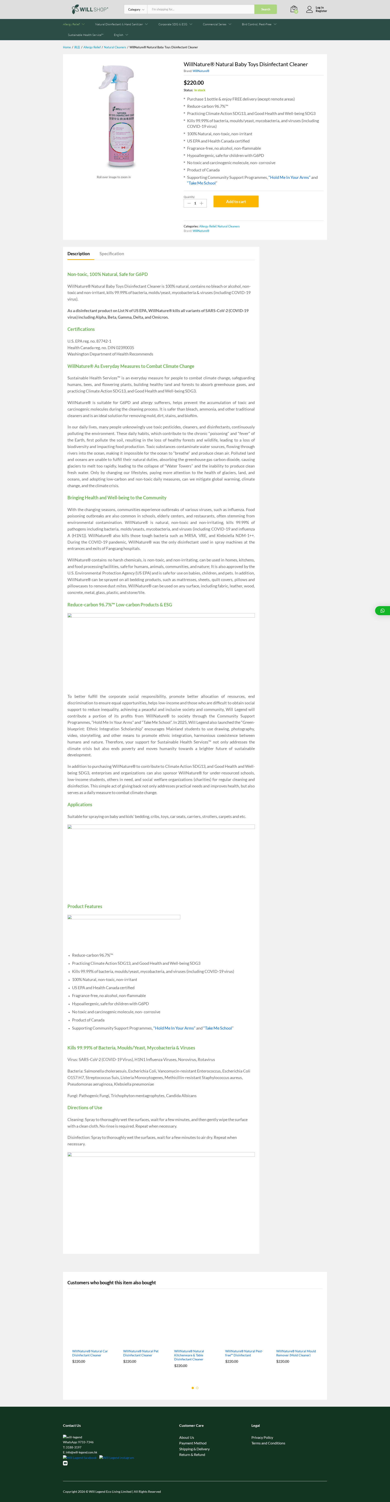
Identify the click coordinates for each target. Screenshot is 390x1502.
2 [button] (197, 1388)
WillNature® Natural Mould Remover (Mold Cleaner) (296, 1353)
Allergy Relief (207, 226)
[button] (118, 34)
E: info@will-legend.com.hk (80, 1452)
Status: (188, 90)
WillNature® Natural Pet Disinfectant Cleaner (140, 1353)
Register (321, 11)
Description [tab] (78, 253)
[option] (92, 1337)
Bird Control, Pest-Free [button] (257, 24)
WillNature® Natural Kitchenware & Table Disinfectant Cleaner (189, 1355)
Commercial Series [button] (214, 24)
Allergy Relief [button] (71, 24)
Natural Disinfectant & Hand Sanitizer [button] (119, 24)
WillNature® (201, 71)
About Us (186, 1437)
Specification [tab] (112, 253)
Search (265, 9)
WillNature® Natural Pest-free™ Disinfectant (244, 1353)
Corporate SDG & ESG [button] (172, 24)
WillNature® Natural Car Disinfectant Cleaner (90, 1353)
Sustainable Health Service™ (85, 34)
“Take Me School (201, 182)
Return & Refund (192, 1454)
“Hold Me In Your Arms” (290, 177)
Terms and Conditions (268, 1443)
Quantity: (189, 197)
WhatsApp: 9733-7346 (78, 1442)
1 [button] (193, 1388)
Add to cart (236, 201)
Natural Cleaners (229, 226)
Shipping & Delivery (194, 1449)
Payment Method (193, 1443)
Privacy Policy (262, 1437)
